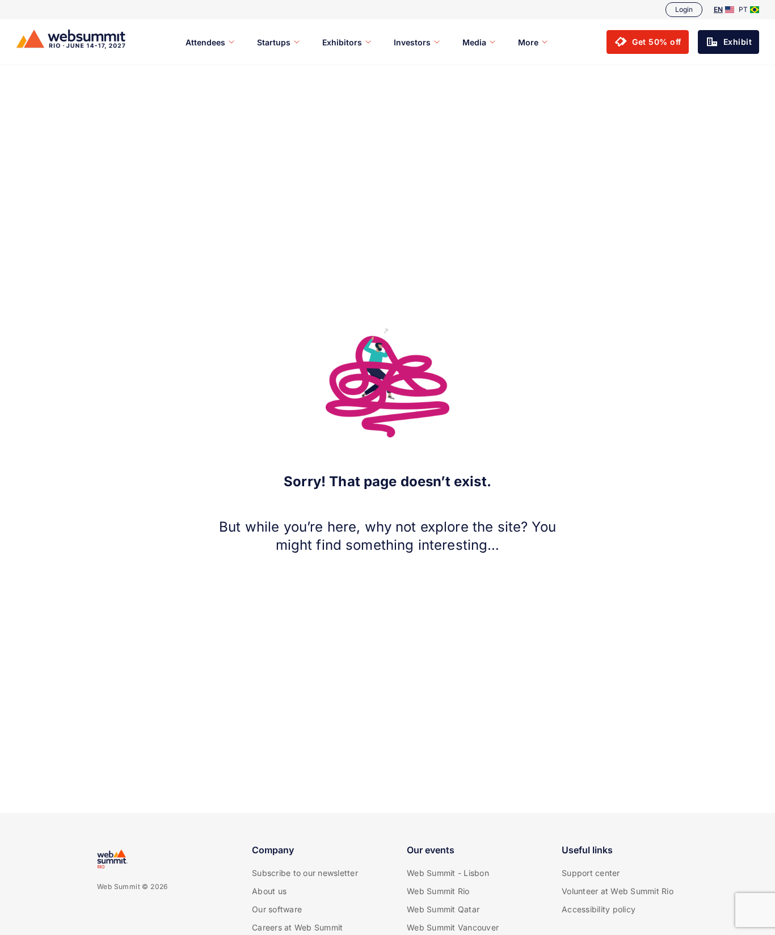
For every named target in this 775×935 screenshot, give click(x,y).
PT (743, 9)
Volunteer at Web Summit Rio (617, 891)
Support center (591, 873)
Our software (277, 909)
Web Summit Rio (438, 891)
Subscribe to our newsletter (305, 873)
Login (684, 9)
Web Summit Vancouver (453, 927)
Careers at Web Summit (297, 927)
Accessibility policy (598, 909)
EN (718, 9)
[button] (647, 42)
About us (269, 891)
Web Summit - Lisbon (448, 873)
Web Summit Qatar (443, 909)
